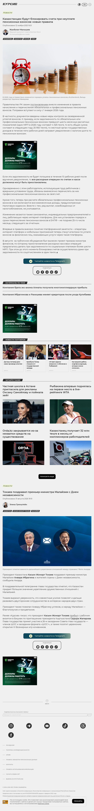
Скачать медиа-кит (13, 774)
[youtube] (47, 726)
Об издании (10, 745)
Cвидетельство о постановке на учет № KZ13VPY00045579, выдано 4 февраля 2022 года (29, 793)
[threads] (83, 726)
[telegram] (29, 726)
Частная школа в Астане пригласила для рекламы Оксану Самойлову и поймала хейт (23, 391)
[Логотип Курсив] (10, 4)
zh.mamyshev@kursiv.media (19, 34)
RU (84, 5)
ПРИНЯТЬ (78, 801)
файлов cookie (43, 803)
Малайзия (35, 511)
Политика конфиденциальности (17, 750)
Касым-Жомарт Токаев (21, 511)
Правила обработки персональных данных (21, 759)
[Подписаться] (89, 715)
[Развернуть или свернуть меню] (89, 4)
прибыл (74, 615)
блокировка (8, 39)
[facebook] (11, 735)
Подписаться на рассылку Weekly (16, 712)
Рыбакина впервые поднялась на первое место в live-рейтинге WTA (70, 389)
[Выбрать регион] (79, 4)
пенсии (26, 39)
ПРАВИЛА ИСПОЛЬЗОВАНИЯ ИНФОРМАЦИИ (20, 769)
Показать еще (47, 477)
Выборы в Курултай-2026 (14, 779)
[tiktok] (65, 726)
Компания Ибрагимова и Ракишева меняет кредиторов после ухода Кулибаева (47, 294)
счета (34, 39)
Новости (7, 12)
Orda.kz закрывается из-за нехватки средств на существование (20, 433)
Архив (8, 755)
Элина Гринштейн (18, 504)
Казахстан (18, 39)
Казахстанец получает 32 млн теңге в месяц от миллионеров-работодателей (69, 433)
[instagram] (11, 726)
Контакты (9, 764)
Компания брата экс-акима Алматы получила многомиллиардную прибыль (45, 287)
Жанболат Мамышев (20, 30)
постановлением (39, 104)
